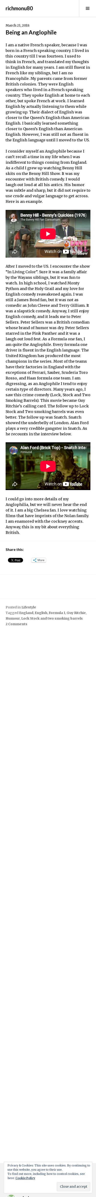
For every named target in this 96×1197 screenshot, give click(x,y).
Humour (13, 618)
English (41, 613)
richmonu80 (19, 8)
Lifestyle (28, 607)
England (26, 613)
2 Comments (16, 624)
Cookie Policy (25, 1178)
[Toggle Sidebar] (87, 8)
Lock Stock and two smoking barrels (52, 618)
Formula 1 (57, 613)
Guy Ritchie (76, 613)
